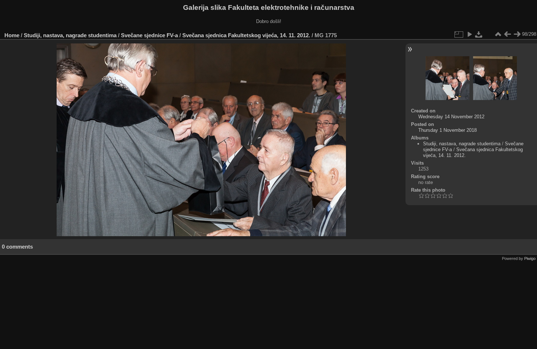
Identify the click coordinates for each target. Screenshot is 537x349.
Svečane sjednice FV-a (149, 35)
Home (11, 35)
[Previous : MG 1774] (507, 34)
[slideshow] (469, 34)
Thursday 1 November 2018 (447, 130)
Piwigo (530, 258)
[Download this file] (479, 34)
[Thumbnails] (498, 34)
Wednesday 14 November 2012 (451, 116)
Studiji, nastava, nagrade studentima (70, 35)
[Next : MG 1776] (517, 34)
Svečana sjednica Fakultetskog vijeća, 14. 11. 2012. (246, 35)
